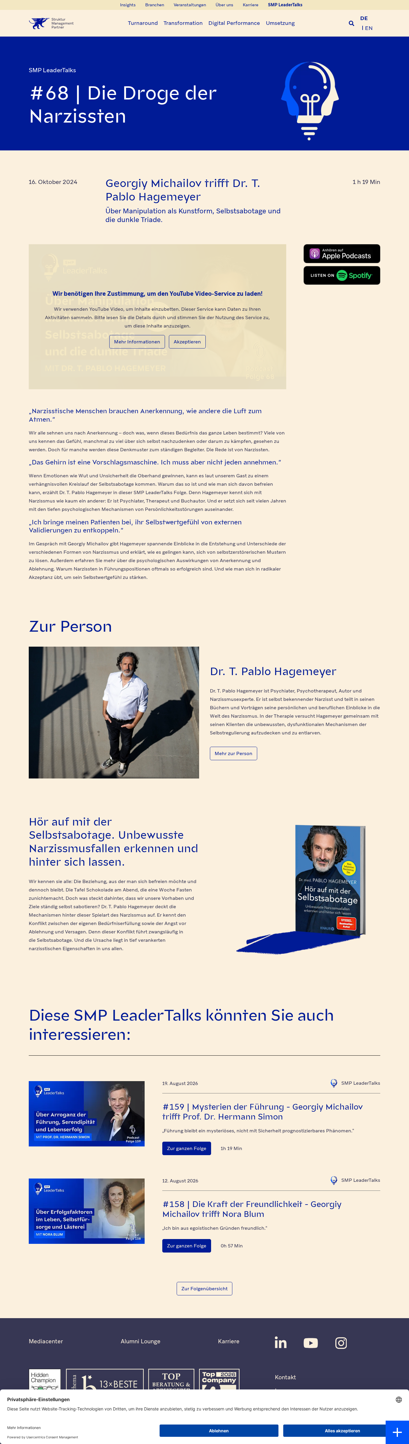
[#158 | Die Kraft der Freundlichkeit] (87, 1211)
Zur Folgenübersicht (204, 1288)
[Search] (351, 23)
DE (364, 18)
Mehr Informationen (137, 342)
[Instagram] (341, 1343)
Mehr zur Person (233, 753)
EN (369, 28)
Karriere (229, 1341)
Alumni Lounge (140, 1341)
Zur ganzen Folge (186, 1148)
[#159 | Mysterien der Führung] (87, 1113)
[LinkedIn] (281, 1343)
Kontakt (285, 1377)
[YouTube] (310, 1343)
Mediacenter (46, 1341)
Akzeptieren (187, 342)
